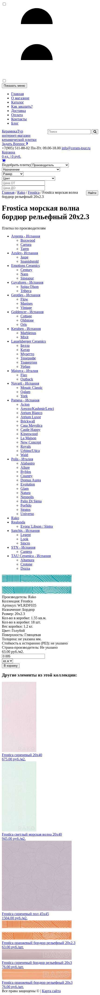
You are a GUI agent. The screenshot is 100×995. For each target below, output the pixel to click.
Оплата (17, 115)
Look (24, 539)
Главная (17, 94)
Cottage (26, 316)
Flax (23, 375)
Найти (92, 193)
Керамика (19, 135)
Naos (24, 274)
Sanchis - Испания (25, 531)
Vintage (26, 308)
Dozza (25, 568)
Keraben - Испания (26, 329)
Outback (26, 379)
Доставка (18, 111)
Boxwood (27, 240)
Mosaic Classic (31, 388)
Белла (25, 345)
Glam (24, 488)
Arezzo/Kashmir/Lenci (37, 409)
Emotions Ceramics (25, 266)
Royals (25, 446)
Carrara (25, 245)
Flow (24, 299)
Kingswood (29, 434)
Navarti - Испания (25, 383)
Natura (25, 493)
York (24, 396)
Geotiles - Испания (25, 295)
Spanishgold (29, 261)
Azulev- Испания (24, 253)
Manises (26, 303)
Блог (15, 123)
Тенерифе (28, 358)
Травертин (28, 362)
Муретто (27, 354)
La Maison (28, 438)
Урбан (25, 367)
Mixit (24, 337)
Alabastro (27, 463)
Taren (24, 249)
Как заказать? (22, 106)
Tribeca (25, 291)
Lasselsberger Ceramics (28, 341)
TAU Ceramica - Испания (31, 556)
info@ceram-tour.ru (76, 148)
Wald (24, 455)
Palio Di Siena (31, 501)
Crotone (26, 564)
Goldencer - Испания (27, 312)
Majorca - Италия (24, 371)
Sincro (25, 543)
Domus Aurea (30, 480)
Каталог (17, 102)
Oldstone (27, 320)
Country (26, 476)
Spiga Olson (29, 287)
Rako (21, 192)
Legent (25, 535)
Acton (25, 404)
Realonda (18, 522)
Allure (25, 467)
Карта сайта (51, 991)
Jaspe (24, 257)
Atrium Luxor (30, 417)
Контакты (19, 119)
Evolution (27, 484)
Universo (27, 514)
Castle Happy (30, 430)
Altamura (27, 560)
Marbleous (28, 333)
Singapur (27, 278)
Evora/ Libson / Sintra (36, 526)
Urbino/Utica (30, 451)
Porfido (25, 505)
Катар (25, 350)
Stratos (25, 510)
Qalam (25, 392)
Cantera (26, 552)
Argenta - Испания (25, 236)
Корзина (11, 154)
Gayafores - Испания (27, 282)
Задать (13, 144)
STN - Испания (23, 547)
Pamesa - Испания (25, 400)
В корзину (11, 665)
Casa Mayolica (31, 425)
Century (26, 270)
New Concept (30, 442)
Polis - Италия (22, 459)
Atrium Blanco (31, 413)
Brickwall (27, 421)
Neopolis (27, 497)
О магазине (20, 98)
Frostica (34, 192)
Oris (23, 324)
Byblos (25, 472)
